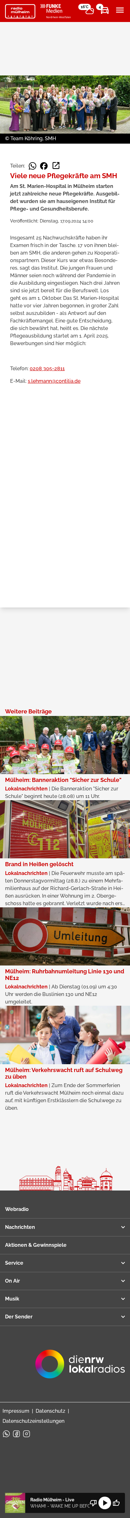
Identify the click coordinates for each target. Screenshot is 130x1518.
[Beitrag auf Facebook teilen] (44, 166)
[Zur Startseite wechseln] (20, 11)
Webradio (17, 1209)
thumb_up (116, 1503)
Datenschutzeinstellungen (33, 1421)
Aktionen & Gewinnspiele (36, 1245)
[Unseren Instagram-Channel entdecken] (26, 1434)
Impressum (16, 1411)
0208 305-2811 (47, 368)
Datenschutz (50, 1411)
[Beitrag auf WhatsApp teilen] (32, 166)
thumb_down (93, 1503)
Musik (12, 1299)
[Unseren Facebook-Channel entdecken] (16, 1434)
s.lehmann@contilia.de (54, 381)
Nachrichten (20, 1227)
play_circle (104, 1502)
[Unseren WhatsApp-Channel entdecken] (6, 1434)
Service (14, 1263)
